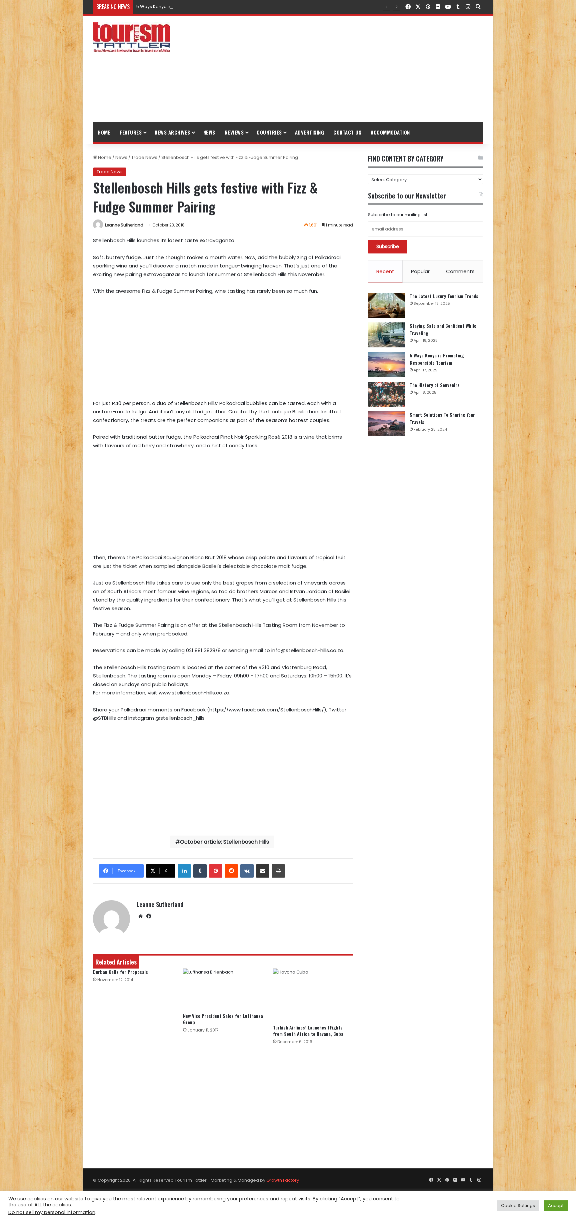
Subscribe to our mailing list (397, 214)
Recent (385, 271)
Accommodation (390, 132)
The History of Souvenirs (435, 384)
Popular (420, 271)
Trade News (144, 157)
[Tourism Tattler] (131, 37)
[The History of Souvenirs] (386, 394)
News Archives (172, 132)
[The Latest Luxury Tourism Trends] (386, 305)
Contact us (347, 132)
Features (131, 132)
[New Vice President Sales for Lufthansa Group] (223, 989)
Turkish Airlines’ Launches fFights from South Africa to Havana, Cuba (308, 1030)
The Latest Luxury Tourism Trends (444, 295)
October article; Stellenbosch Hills (224, 842)
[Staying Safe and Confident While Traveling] (386, 334)
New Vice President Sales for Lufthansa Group (223, 1018)
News (209, 132)
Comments (460, 271)
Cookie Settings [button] (518, 1205)
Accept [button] (556, 1205)
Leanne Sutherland (124, 225)
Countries (269, 132)
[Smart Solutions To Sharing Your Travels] (386, 423)
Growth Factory (282, 1180)
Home (104, 132)
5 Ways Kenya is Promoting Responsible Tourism (188, 6)
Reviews (234, 132)
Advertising (309, 132)
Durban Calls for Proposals (120, 971)
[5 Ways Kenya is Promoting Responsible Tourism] (386, 364)
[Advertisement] (354, 69)
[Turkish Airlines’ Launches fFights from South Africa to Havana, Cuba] (313, 995)
